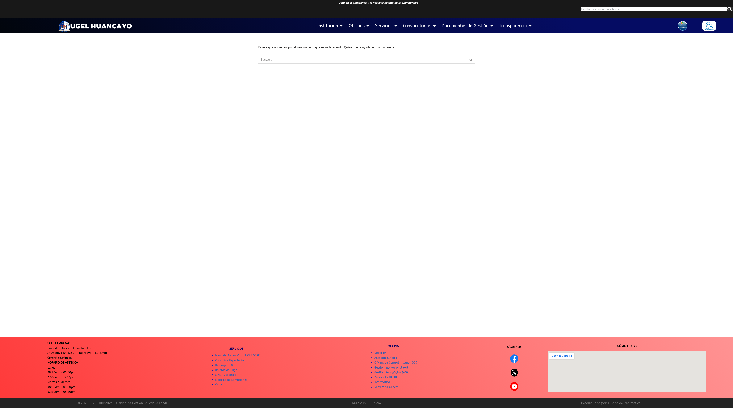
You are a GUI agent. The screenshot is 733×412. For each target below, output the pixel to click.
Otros (219, 384)
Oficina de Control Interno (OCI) (395, 362)
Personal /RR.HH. (386, 377)
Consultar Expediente (229, 360)
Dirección (380, 353)
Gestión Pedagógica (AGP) (391, 372)
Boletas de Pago (226, 370)
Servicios (383, 25)
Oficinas (357, 25)
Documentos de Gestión (465, 25)
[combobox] (654, 9)
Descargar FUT (225, 365)
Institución (327, 25)
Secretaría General (387, 387)
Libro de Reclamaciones (231, 379)
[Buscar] (730, 9)
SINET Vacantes (225, 375)
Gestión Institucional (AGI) (392, 367)
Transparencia (513, 25)
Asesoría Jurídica (385, 358)
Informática (382, 382)
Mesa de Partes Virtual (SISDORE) (238, 355)
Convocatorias (417, 25)
